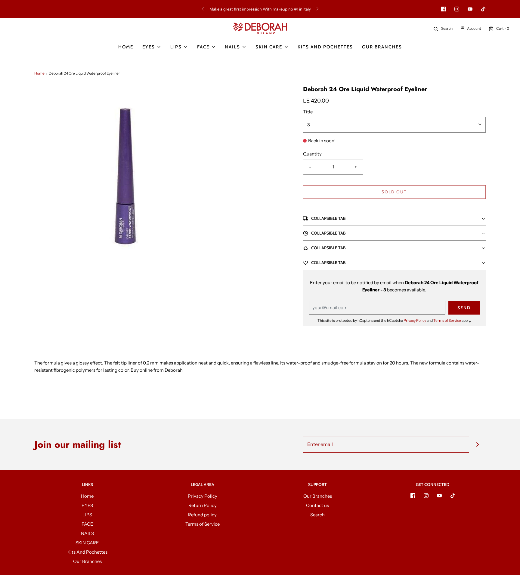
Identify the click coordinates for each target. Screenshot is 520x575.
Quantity (312, 154)
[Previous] (202, 9)
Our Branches (382, 47)
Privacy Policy (415, 320)
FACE (87, 524)
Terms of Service (447, 320)
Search (317, 515)
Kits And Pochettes (325, 47)
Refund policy (202, 515)
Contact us (317, 505)
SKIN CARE (87, 543)
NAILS (87, 533)
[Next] (317, 9)
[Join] (477, 444)
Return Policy (202, 505)
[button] (394, 218)
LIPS (87, 515)
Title (308, 112)
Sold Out (394, 192)
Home (125, 47)
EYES (87, 505)
